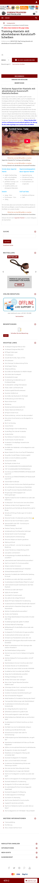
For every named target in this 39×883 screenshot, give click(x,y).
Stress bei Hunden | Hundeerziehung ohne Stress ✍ (19, 518)
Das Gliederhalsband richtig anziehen (15, 650)
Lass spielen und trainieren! (12, 553)
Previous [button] (3, 271)
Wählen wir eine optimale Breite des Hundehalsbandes (20, 747)
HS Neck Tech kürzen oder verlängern (15, 679)
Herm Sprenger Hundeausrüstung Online (16, 363)
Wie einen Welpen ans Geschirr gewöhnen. (17, 539)
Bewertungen (19, 83)
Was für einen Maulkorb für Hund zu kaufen (17, 800)
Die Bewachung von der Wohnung (14, 398)
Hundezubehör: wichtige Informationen (16, 385)
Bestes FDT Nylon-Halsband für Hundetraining (18, 601)
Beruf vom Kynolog (10, 423)
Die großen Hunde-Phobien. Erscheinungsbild (17, 455)
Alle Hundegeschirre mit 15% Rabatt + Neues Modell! (20, 811)
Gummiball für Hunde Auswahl (13, 595)
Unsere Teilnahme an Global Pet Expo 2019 (17, 550)
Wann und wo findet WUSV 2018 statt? (15, 760)
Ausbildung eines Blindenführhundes (15, 730)
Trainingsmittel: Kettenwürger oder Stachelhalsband (19, 701)
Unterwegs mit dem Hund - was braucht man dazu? (19, 687)
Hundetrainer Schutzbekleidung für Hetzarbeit (18, 569)
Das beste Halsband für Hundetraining (15, 781)
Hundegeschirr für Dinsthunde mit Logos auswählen (19, 632)
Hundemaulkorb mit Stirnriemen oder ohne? (17, 635)
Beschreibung (19, 76)
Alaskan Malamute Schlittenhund (14, 410)
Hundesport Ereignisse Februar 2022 (15, 346)
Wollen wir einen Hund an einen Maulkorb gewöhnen (20, 484)
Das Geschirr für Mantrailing (12, 797)
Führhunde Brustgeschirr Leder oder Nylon (17, 714)
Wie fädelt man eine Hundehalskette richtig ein (18, 727)
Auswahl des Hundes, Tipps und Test (15, 358)
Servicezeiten (19, 316)
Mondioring (8, 404)
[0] (34, 14)
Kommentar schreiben (19, 64)
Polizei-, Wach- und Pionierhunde (14, 387)
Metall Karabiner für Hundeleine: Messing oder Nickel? (20, 698)
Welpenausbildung (10, 369)
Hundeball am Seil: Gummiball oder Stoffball (17, 671)
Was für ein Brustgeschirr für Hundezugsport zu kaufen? (20, 779)
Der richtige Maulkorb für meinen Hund (16, 709)
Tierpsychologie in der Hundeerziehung (16, 428)
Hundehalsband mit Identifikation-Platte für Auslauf (19, 582)
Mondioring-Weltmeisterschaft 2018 (15, 407)
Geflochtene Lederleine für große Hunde (16, 711)
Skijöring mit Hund (10, 542)
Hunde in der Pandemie (11, 614)
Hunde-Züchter (9, 434)
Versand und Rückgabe (19, 79)
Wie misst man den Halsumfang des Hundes (17, 768)
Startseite (4, 23)
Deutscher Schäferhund (11, 393)
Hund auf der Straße (10, 460)
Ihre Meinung (8, 825)
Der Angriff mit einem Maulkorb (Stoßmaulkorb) (18, 490)
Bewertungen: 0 (5, 64)
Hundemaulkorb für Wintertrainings (15, 537)
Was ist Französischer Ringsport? (14, 695)
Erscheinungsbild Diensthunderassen (15, 390)
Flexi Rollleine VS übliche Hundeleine (15, 437)
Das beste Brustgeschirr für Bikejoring (15, 792)
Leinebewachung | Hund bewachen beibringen (18, 531)
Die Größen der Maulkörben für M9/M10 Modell (18, 371)
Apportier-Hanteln (19, 218)
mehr (6, 335)
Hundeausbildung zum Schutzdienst (15, 690)
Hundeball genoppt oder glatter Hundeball (17, 622)
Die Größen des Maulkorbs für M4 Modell (16, 396)
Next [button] (36, 271)
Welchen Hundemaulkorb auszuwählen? (16, 611)
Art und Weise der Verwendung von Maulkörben (18, 487)
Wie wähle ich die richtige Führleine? (15, 598)
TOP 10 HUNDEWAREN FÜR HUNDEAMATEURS (18, 466)
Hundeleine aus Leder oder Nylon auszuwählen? (18, 579)
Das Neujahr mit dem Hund (12, 463)
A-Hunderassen (9, 355)
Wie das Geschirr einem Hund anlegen (15, 534)
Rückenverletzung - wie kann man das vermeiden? (19, 415)
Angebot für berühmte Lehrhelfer (14, 803)
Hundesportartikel (11, 23)
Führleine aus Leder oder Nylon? (14, 589)
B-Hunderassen (9, 360)
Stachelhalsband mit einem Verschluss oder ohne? (19, 663)
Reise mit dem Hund (10, 401)
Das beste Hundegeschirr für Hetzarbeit (16, 758)
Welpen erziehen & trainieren (13, 566)
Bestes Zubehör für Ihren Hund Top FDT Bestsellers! (19, 452)
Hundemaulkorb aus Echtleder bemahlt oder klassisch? (20, 603)
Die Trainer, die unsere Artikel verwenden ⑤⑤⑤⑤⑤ (19, 668)
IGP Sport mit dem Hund (11, 412)
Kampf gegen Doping (11, 366)
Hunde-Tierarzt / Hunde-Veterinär (14, 440)
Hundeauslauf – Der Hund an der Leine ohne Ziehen (19, 502)
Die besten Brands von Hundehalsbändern (16, 666)
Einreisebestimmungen (11, 377)
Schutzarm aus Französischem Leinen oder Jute (18, 638)
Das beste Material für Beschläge (14, 624)
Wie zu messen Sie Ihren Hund (13, 828)
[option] (19, 271)
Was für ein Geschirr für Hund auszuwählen (17, 563)
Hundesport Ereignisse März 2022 (14, 349)
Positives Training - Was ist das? (13, 528)
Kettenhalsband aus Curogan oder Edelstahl (17, 771)
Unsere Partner (9, 426)
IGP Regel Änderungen (11, 352)
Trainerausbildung (10, 822)
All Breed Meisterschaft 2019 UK (14, 571)
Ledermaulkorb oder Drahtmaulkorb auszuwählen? (19, 560)
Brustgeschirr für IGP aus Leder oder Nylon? (17, 784)
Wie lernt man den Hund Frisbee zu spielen (17, 520)
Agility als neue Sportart (11, 592)
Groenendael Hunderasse (12, 481)
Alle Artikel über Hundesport (13, 374)
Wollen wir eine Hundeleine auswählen (16, 458)
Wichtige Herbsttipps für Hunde (13, 677)
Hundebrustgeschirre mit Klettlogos (15, 795)
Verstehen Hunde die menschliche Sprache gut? (18, 693)
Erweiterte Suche (8, 245)
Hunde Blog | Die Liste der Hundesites (15, 431)
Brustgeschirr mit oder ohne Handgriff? (16, 750)
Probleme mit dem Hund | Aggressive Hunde (17, 505)
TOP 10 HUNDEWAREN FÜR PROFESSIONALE (17, 469)
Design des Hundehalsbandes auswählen (16, 674)
